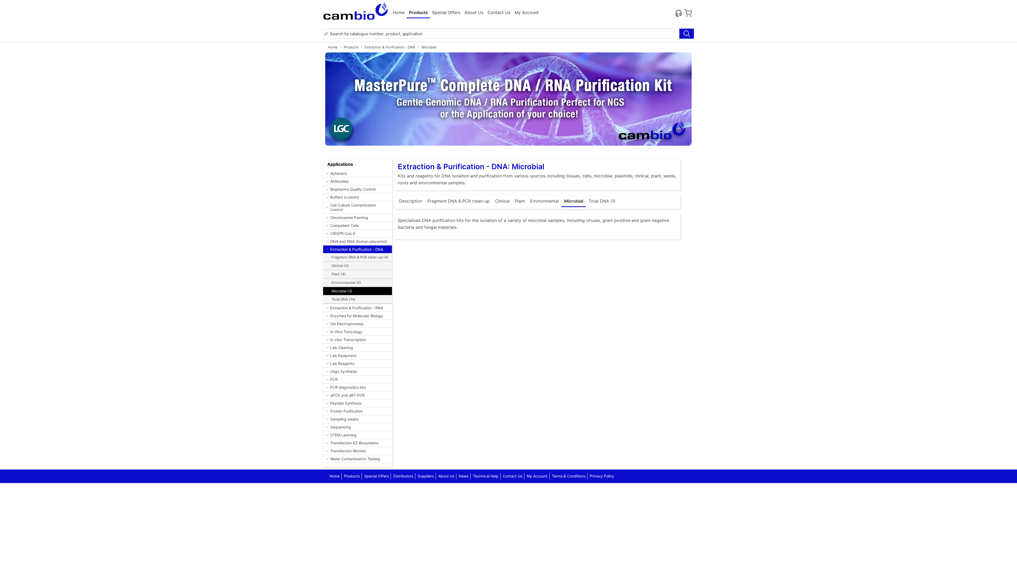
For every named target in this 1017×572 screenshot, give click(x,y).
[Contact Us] (679, 13)
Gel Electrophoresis (346, 323)
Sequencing (340, 427)
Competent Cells (344, 225)
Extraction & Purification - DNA (390, 47)
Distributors (403, 476)
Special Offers (446, 12)
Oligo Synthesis (343, 371)
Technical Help (485, 476)
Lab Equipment (343, 355)
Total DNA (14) (343, 299)
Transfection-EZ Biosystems (354, 443)
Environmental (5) (346, 282)
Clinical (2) (340, 265)
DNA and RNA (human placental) (358, 241)
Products (351, 47)
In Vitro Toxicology (346, 331)
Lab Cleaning (341, 347)
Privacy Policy (602, 476)
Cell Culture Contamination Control (353, 207)
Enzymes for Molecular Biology (356, 316)
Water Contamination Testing (355, 459)
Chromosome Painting (349, 217)
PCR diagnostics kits (348, 387)
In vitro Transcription (348, 339)
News (464, 476)
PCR (334, 379)
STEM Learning (343, 435)
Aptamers (338, 173)
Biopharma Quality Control (353, 189)
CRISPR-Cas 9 (342, 233)
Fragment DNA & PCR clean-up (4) (360, 257)
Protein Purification (346, 411)
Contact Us (499, 12)
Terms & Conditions (568, 476)
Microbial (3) (342, 291)
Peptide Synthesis (346, 403)
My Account (527, 12)
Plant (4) (339, 274)
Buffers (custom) (344, 197)
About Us (474, 12)
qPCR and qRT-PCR (347, 395)
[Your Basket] (688, 13)
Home (399, 12)
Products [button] (418, 12)
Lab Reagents (342, 363)
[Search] (686, 34)
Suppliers (426, 476)
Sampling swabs (344, 419)
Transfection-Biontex (348, 451)
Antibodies (339, 181)
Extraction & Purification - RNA (356, 308)
